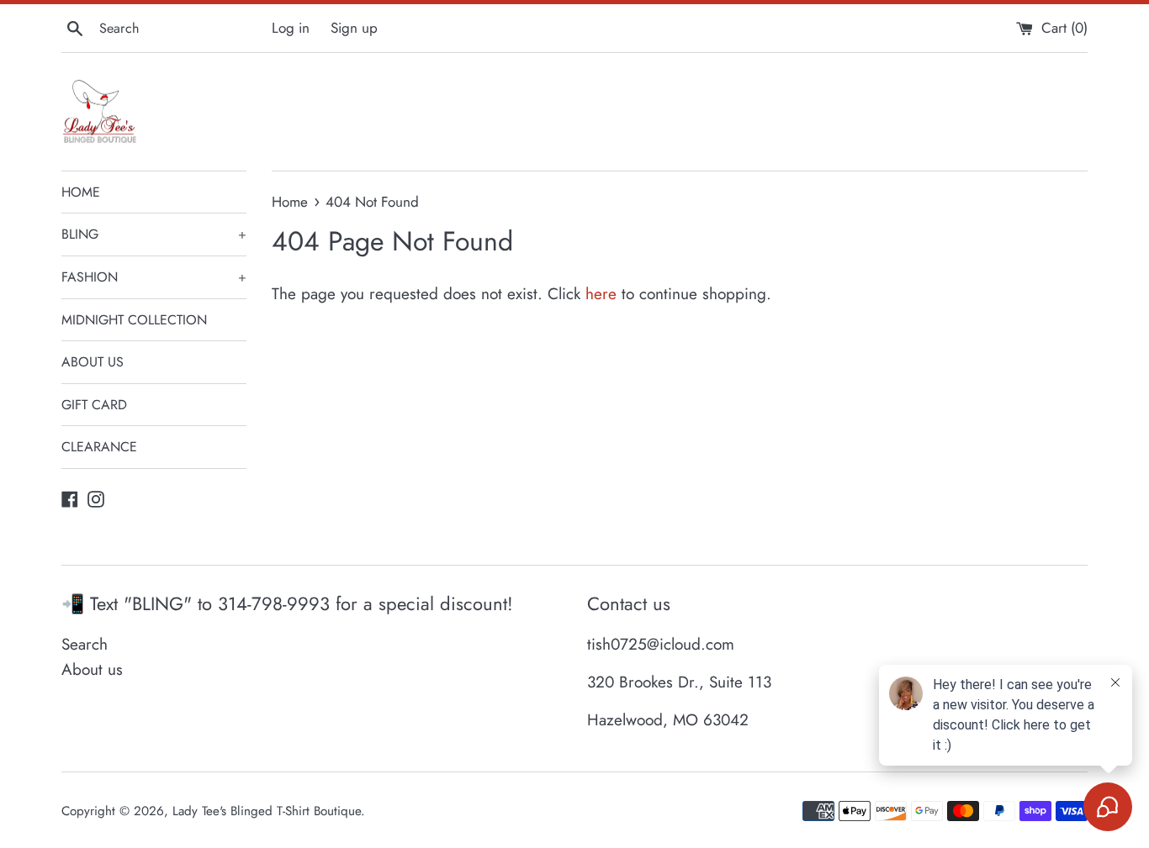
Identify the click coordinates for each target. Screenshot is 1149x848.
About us (92, 669)
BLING (153, 234)
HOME (80, 192)
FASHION (153, 277)
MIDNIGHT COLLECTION (134, 319)
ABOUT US (92, 361)
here (601, 293)
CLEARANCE (99, 446)
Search (84, 644)
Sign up (354, 28)
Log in (291, 28)
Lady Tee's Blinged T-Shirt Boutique (266, 811)
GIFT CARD (94, 404)
